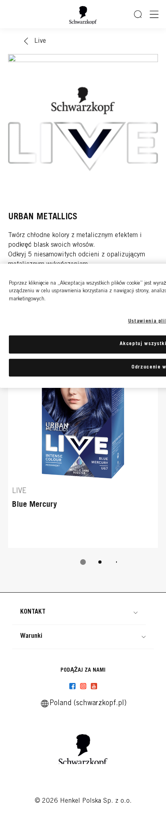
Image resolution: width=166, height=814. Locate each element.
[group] (83, 448)
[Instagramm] (83, 686)
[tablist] (83, 562)
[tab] (83, 562)
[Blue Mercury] (83, 434)
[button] (79, 612)
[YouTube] (94, 686)
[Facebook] (72, 686)
